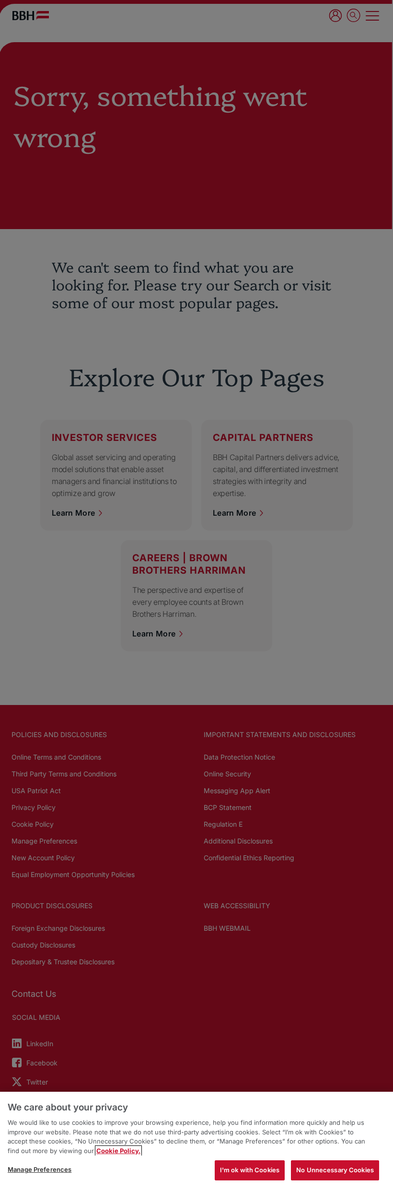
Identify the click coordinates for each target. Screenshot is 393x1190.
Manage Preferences (39, 1169)
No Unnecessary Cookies (335, 1170)
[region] (196, 1141)
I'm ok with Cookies (249, 1170)
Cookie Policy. (118, 1151)
